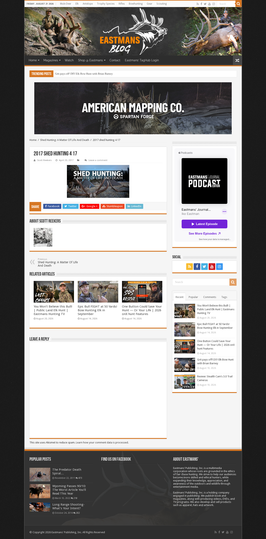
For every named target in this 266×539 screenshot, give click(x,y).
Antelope (88, 3)
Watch (69, 60)
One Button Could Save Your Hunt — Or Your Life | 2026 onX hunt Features (142, 310)
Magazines (50, 60)
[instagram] (213, 3)
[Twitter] (205, 3)
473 (80, 478)
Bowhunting (136, 3)
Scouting (161, 3)
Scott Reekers (44, 160)
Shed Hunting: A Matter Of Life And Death (64, 140)
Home (33, 60)
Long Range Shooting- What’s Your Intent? (68, 506)
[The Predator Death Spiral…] (40, 474)
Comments (209, 297)
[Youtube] (209, 3)
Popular (193, 297)
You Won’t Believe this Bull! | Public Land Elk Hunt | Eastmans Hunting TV (53, 310)
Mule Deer (65, 3)
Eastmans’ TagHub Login (142, 60)
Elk (77, 3)
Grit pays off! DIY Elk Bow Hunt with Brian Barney (84, 73)
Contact (115, 60)
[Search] (238, 4)
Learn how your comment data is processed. (102, 442)
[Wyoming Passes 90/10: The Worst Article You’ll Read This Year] (40, 491)
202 (78, 513)
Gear (149, 3)
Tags (224, 297)
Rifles (122, 3)
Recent (179, 297)
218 (75, 498)
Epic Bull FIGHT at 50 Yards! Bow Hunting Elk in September (97, 310)
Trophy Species (106, 3)
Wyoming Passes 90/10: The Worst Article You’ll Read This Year (69, 489)
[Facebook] (201, 3)
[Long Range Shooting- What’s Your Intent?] (40, 507)
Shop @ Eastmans (90, 60)
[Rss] (197, 3)
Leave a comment (98, 160)
